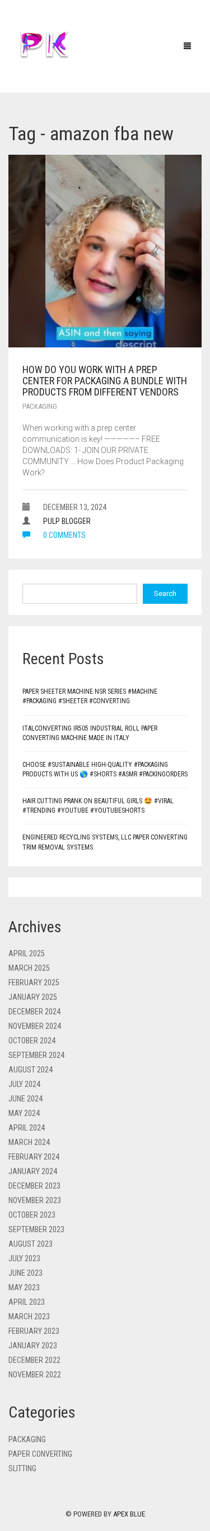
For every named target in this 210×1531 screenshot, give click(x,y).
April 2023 (26, 1302)
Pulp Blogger (67, 521)
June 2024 (25, 1098)
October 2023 (31, 1214)
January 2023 (32, 1345)
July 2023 (24, 1258)
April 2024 (26, 1127)
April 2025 (26, 953)
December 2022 (34, 1360)
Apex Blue (129, 1514)
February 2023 (33, 1331)
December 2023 (34, 1185)
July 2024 (24, 1084)
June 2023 (25, 1272)
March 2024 (29, 1142)
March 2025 (29, 968)
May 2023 (24, 1287)
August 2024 (30, 1069)
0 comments (63, 535)
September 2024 (36, 1055)
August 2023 (30, 1243)
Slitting (22, 1468)
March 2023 (29, 1316)
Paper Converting (40, 1453)
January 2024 (32, 1171)
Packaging (39, 406)
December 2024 (34, 1011)
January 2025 (32, 997)
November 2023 (34, 1200)
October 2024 (31, 1040)
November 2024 (34, 1026)
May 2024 (24, 1113)
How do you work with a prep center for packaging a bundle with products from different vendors (104, 381)
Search (165, 593)
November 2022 (34, 1374)
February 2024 (33, 1156)
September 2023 (36, 1229)
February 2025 (33, 982)
